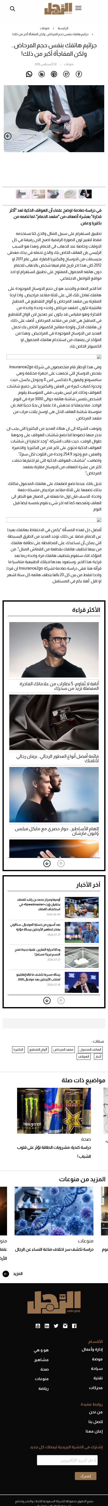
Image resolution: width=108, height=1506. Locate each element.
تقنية (98, 1378)
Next (8, 136)
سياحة (97, 1368)
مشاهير (41, 1360)
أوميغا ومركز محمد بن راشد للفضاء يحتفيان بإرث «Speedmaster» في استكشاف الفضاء (38, 904)
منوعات (44, 28)
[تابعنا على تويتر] (56, 1326)
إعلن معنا (94, 1431)
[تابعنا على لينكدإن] (47, 1326)
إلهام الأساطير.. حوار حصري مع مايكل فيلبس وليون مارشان (57, 831)
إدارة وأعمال (92, 1349)
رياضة (43, 1388)
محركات (96, 1388)
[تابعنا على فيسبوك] (74, 1326)
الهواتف (83, 1056)
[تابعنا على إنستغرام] (65, 1326)
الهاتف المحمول (90, 1049)
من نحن (96, 1412)
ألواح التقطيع (38, 1049)
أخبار (98, 1056)
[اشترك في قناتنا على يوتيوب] (38, 1326)
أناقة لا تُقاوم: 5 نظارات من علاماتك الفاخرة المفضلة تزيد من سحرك (59, 686)
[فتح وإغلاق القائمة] (78, 8)
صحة (86, 1139)
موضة (97, 1359)
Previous (100, 136)
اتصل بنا (95, 1422)
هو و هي (41, 1350)
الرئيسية (63, 28)
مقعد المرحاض (63, 1049)
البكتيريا (18, 1049)
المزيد (17, 1273)
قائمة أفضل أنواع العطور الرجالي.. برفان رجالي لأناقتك (57, 758)
